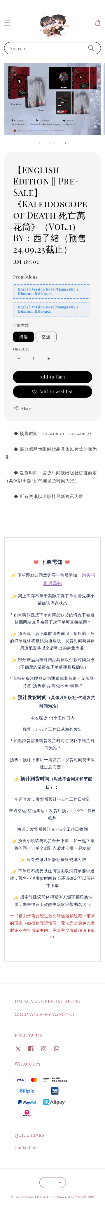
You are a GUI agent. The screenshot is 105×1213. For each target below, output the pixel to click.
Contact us (25, 1147)
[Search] (91, 48)
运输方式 (21, 325)
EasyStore (84, 1196)
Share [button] (27, 408)
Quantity (21, 348)
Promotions (25, 277)
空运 (46, 336)
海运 (23, 336)
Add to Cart (52, 377)
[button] (7, 22)
